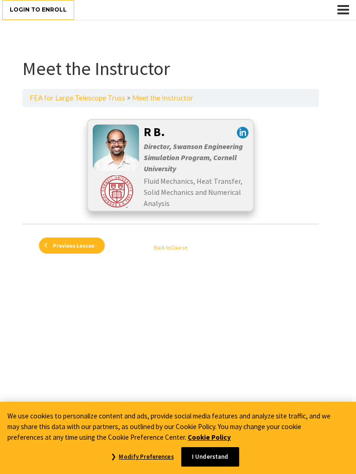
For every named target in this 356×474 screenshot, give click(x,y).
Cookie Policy (209, 437)
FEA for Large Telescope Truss (77, 98)
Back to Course (171, 247)
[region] (178, 438)
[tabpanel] (170, 165)
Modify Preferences (146, 457)
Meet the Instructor (162, 98)
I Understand (210, 457)
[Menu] (343, 9)
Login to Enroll (38, 9)
